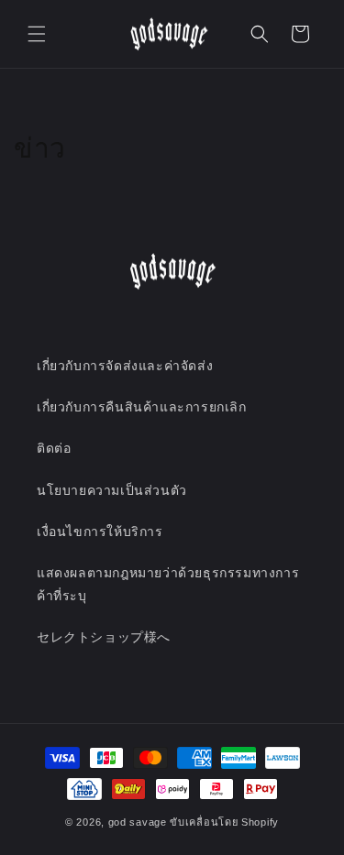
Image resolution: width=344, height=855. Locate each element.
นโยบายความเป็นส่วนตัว (112, 490)
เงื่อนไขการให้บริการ (100, 531)
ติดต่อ (54, 448)
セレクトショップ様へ (104, 637)
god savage (137, 822)
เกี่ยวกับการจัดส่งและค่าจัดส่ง (125, 365)
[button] (37, 34)
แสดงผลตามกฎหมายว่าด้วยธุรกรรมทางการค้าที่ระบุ (168, 584)
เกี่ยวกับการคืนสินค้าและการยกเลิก (142, 407)
